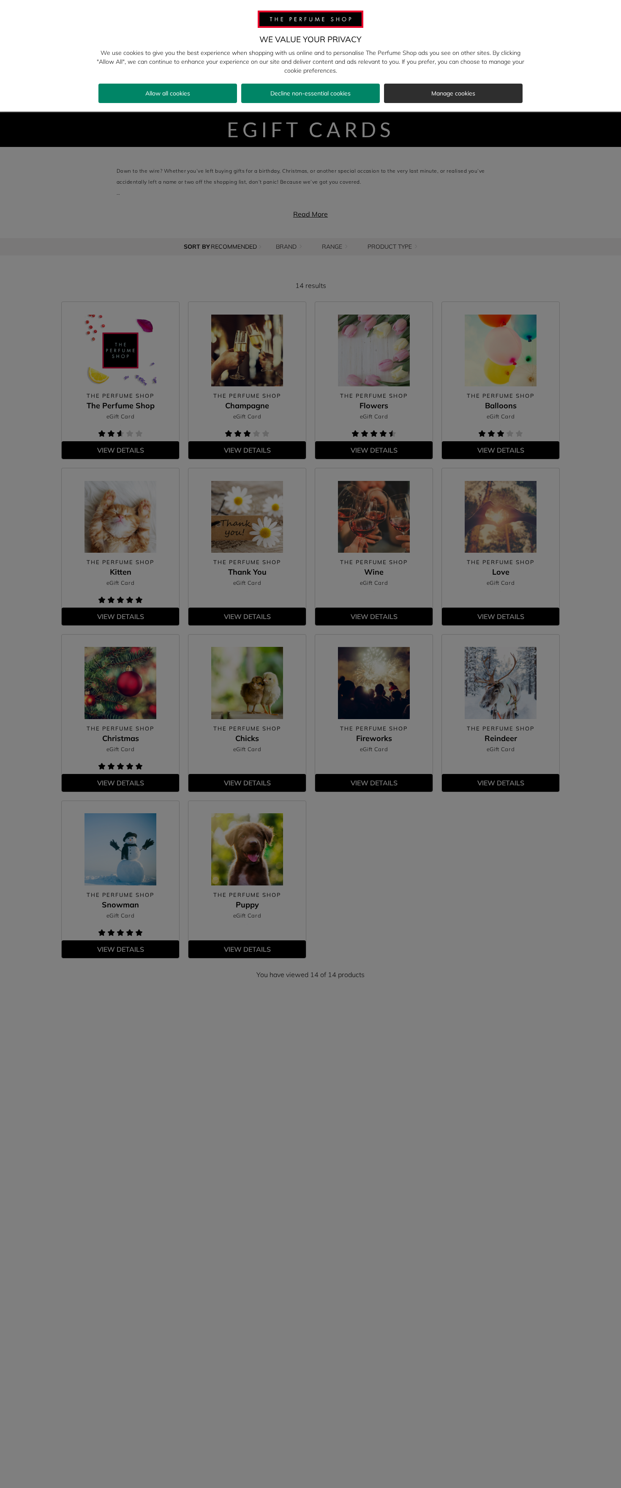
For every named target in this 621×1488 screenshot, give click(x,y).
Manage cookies (453, 93)
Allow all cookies (167, 93)
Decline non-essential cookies (310, 93)
